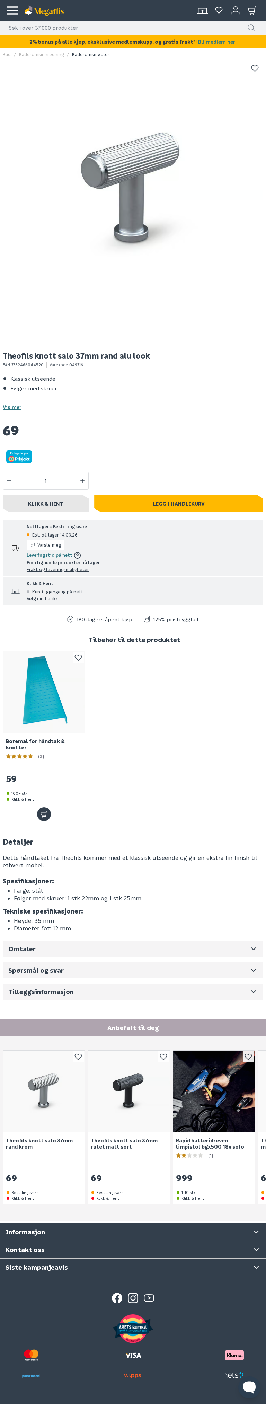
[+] (82, 481)
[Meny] (12, 10)
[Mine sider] (219, 10)
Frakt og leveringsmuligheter (58, 569)
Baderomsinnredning (41, 54)
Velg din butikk (42, 598)
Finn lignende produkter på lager (63, 562)
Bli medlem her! (217, 41)
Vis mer (12, 407)
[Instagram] (133, 1298)
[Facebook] (117, 1298)
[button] (251, 28)
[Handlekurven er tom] (252, 10)
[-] (9, 481)
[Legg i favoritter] (254, 68)
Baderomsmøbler (90, 54)
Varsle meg (49, 545)
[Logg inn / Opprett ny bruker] (235, 10)
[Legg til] (44, 814)
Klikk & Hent (45, 503)
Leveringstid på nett (49, 555)
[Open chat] (249, 1387)
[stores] (202, 10)
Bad (7, 54)
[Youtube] (149, 1298)
